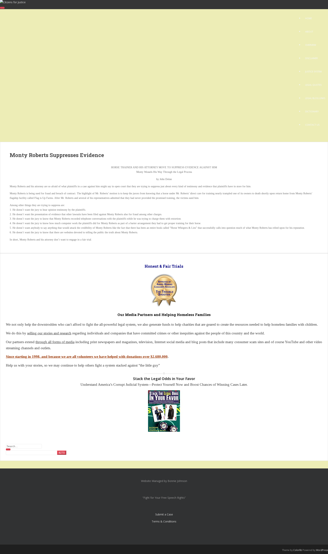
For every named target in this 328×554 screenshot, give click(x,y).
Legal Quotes (313, 85)
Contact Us (312, 124)
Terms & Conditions (164, 521)
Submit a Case (164, 514)
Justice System (313, 71)
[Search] (8, 449)
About (309, 31)
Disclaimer (311, 58)
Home (308, 18)
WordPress (322, 550)
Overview (310, 45)
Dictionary (312, 111)
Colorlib (297, 550)
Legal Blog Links (315, 98)
